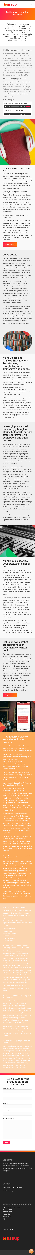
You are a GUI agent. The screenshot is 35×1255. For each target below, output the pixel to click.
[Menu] (31, 4)
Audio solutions (7, 1212)
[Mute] (24, 107)
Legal (4, 1219)
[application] (17, 106)
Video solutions (7, 1209)
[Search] (26, 4)
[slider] (28, 106)
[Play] (5, 107)
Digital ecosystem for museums (12, 1207)
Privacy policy (6, 1216)
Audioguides (6, 1214)
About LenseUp (8, 1191)
